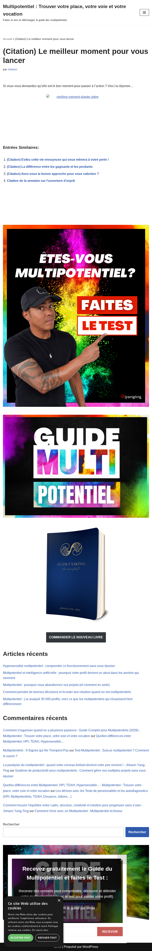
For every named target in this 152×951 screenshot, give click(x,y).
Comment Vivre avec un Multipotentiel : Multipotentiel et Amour (78, 811)
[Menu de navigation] (144, 12)
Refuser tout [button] (47, 937)
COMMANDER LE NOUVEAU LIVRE (76, 637)
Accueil (7, 38)
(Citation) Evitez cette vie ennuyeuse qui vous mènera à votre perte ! (58, 159)
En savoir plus (40, 930)
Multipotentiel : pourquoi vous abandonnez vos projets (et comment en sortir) (56, 685)
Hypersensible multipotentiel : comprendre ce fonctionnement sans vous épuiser (59, 666)
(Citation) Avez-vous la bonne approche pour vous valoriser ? (53, 173)
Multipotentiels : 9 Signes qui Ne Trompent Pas (36, 750)
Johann (12, 69)
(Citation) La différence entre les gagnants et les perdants (50, 166)
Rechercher (11, 824)
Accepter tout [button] (20, 937)
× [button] (58, 900)
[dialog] (33, 921)
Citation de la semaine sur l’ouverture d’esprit (41, 180)
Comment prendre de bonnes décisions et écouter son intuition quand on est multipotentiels (67, 692)
